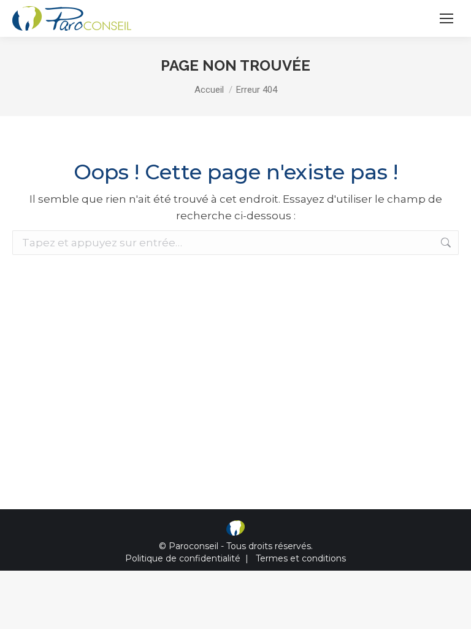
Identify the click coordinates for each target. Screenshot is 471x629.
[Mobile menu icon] (446, 18)
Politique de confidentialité (182, 558)
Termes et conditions (301, 558)
